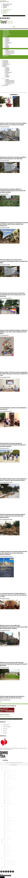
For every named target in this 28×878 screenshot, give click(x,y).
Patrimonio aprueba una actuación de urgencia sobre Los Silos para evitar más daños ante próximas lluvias (12, 516)
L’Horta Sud (6, 33)
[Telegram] (5, 18)
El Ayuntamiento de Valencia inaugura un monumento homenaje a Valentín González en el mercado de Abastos (13, 445)
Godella (7, 786)
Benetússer (8, 817)
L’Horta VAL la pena (10, 864)
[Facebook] (0, 18)
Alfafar (7, 814)
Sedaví (7, 833)
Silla (6, 834)
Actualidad (5, 30)
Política (7, 43)
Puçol (6, 799)
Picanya (7, 828)
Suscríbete (5, 6)
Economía (7, 40)
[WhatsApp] (9, 18)
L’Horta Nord (6, 31)
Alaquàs (7, 808)
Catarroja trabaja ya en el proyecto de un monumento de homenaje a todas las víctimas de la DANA (13, 261)
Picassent (7, 830)
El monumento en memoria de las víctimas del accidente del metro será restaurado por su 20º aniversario (12, 294)
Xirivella (7, 838)
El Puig (7, 781)
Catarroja (7, 819)
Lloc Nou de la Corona (11, 820)
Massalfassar (8, 789)
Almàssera (8, 777)
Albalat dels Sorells (10, 770)
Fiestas (7, 41)
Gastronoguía (8, 42)
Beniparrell (8, 816)
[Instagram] (2, 18)
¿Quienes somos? (6, 5)
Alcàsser (7, 811)
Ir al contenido (3, 0)
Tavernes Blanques (10, 803)
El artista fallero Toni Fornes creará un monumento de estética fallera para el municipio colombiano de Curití (13, 374)
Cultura (7, 38)
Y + (3, 48)
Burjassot (7, 780)
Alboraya (7, 772)
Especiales (5, 35)
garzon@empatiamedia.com (6, 716)
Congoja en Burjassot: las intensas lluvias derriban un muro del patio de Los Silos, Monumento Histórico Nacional (13, 553)
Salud (6, 45)
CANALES (5, 842)
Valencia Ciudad (7, 34)
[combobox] (5, 875)
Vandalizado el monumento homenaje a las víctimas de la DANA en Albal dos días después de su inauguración (14, 224)
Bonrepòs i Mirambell (10, 778)
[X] (7, 18)
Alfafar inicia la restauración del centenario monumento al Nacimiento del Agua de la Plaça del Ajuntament (13, 664)
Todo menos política (9, 52)
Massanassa (8, 823)
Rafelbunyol (8, 800)
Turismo (7, 47)
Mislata (7, 825)
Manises (7, 822)
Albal (6, 809)
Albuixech (7, 774)
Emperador (8, 783)
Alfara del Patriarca (10, 775)
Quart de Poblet (9, 831)
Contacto (5, 7)
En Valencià (5, 55)
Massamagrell (8, 791)
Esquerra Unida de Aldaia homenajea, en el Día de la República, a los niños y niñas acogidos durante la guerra (13, 332)
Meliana (7, 792)
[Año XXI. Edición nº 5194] (7, 4)
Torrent (7, 836)
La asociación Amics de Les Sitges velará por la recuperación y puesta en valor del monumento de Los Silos (13, 595)
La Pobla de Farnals (10, 788)
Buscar (4, 57)
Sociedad (7, 46)
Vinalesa (7, 805)
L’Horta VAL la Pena (9, 53)
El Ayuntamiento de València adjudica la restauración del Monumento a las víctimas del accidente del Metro (12, 190)
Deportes (7, 39)
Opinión (7, 49)
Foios (6, 784)
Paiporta (7, 827)
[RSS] (4, 18)
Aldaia (6, 813)
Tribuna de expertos (9, 51)
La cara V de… (8, 54)
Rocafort (7, 802)
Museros (7, 795)
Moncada (7, 794)
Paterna (7, 797)
